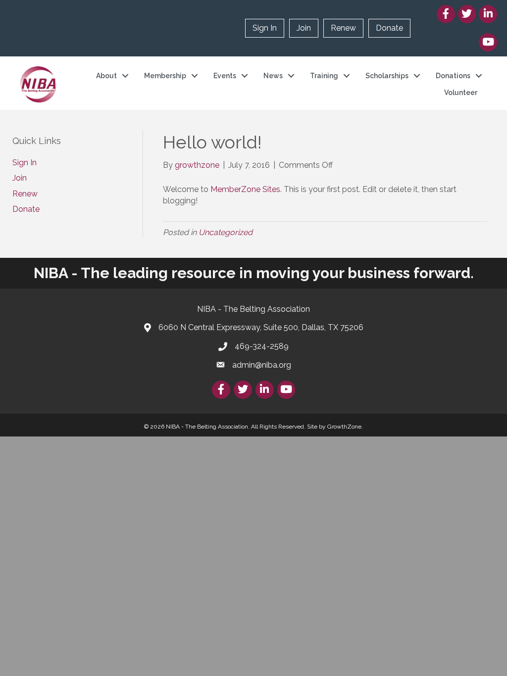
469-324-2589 (262, 346)
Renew (343, 28)
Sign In (265, 28)
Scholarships (386, 76)
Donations (453, 76)
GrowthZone (344, 426)
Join (304, 28)
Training (324, 76)
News (273, 76)
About (106, 76)
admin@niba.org (261, 365)
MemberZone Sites (245, 189)
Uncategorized (226, 232)
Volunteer (460, 93)
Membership (165, 76)
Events (224, 76)
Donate (389, 28)
